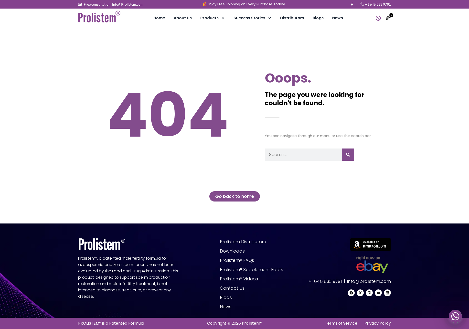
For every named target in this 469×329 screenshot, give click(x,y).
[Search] (348, 155)
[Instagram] (369, 292)
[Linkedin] (387, 292)
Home (159, 18)
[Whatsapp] (455, 316)
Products (209, 18)
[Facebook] (351, 292)
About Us (183, 18)
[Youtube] (378, 292)
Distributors (292, 18)
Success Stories (249, 18)
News (337, 18)
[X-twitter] (360, 292)
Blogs (318, 18)
